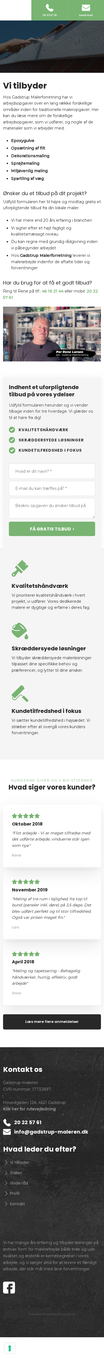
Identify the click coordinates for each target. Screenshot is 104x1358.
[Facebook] (10, 1288)
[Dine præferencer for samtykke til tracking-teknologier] (9, 1348)
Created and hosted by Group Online (52, 1314)
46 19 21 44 (53, 291)
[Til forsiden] (52, 46)
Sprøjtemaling (25, 163)
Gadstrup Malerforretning (46, 255)
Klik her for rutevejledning (29, 1108)
